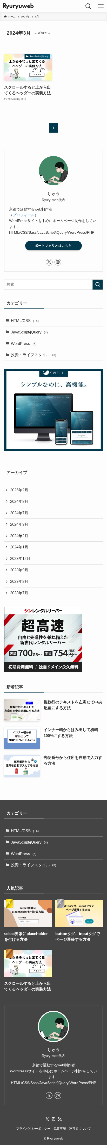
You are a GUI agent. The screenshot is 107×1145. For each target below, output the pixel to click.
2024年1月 (19, 547)
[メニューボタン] (101, 6)
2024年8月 (19, 501)
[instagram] (58, 262)
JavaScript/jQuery (29, 332)
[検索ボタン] (88, 6)
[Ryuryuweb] (18, 6)
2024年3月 (19, 524)
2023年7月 (19, 593)
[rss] (59, 1119)
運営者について (80, 1128)
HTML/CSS (25, 321)
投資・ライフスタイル (33, 355)
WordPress (23, 344)
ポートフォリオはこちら (53, 245)
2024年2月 (19, 536)
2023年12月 (20, 558)
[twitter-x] (49, 262)
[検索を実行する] (97, 285)
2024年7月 (19, 513)
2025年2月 (19, 490)
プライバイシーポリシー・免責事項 (41, 1128)
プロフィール (24, 215)
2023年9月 (19, 570)
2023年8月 (19, 581)
